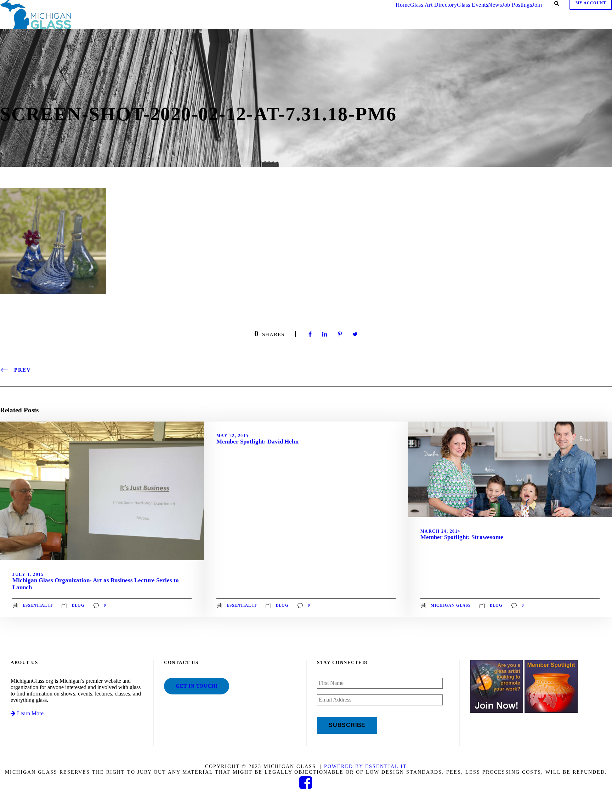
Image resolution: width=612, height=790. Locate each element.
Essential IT (38, 605)
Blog (78, 605)
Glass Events (472, 5)
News (495, 5)
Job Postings (517, 5)
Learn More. (30, 713)
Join (537, 5)
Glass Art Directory (433, 5)
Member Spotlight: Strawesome (461, 537)
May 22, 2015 (232, 435)
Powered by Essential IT (365, 766)
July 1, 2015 (28, 574)
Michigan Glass (451, 605)
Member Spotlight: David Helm (257, 441)
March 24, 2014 (440, 531)
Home (403, 5)
